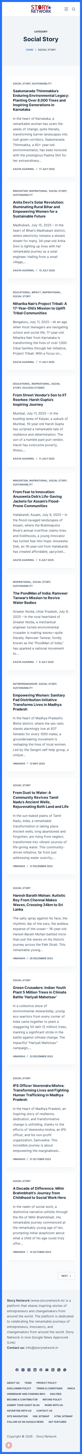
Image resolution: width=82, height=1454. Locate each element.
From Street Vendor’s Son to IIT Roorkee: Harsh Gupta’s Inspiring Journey (40, 400)
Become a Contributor (22, 1399)
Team (27, 1382)
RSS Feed (56, 1393)
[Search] (73, 9)
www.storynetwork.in (47, 1300)
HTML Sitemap (63, 1416)
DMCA (71, 1388)
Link (11, 1342)
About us (13, 1382)
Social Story (21, 83)
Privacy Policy (46, 1382)
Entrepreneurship (25, 683)
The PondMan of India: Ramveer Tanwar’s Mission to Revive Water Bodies (40, 598)
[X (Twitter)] (28, 1369)
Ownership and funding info (26, 1393)
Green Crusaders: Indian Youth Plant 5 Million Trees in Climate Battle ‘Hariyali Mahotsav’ (39, 992)
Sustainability (42, 83)
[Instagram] (22, 1369)
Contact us (44, 1410)
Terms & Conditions (49, 1388)
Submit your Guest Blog (23, 1405)
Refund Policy (52, 1399)
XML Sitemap (41, 1416)
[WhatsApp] (64, 1369)
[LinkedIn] (34, 1369)
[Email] (46, 1369)
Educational (21, 292)
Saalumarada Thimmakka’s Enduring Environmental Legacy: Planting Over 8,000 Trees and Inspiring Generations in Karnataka (41, 100)
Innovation (20, 190)
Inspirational (38, 190)
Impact (36, 292)
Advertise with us (19, 1410)
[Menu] (66, 9)
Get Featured (57, 1421)
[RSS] (52, 1369)
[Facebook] (17, 1369)
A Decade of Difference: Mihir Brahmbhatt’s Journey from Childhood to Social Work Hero (39, 1193)
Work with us (54, 1405)
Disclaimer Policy (19, 1388)
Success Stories (33, 387)
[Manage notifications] (9, 1445)
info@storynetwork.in (42, 1348)
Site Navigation (17, 1416)
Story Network (18, 1300)
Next (65, 1275)
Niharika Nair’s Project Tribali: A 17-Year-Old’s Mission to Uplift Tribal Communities (40, 308)
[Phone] (58, 1369)
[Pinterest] (40, 1369)
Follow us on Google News (25, 1421)
